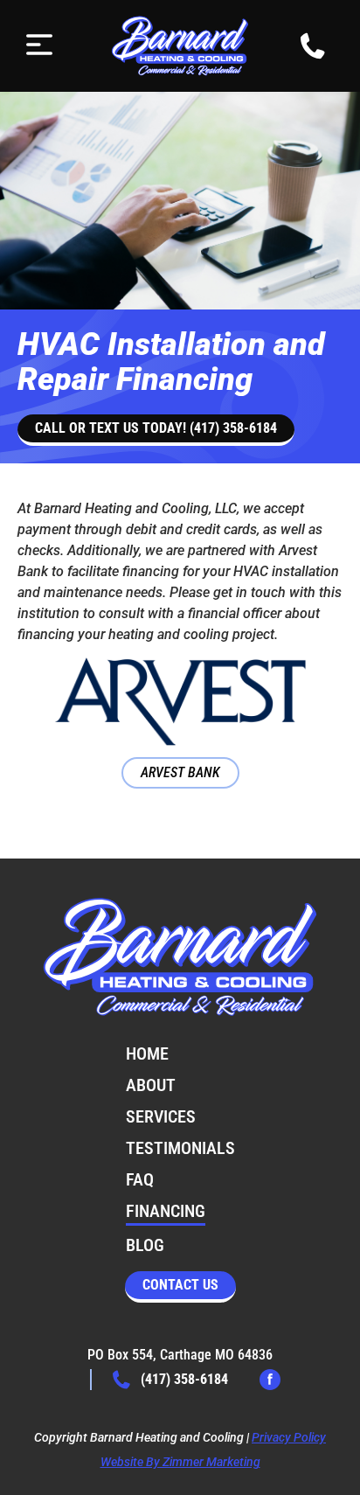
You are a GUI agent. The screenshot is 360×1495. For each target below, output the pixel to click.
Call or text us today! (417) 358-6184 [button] (156, 428)
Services (161, 1116)
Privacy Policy (289, 1437)
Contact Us (180, 1284)
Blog (145, 1244)
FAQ (140, 1179)
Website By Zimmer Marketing (180, 1462)
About (151, 1084)
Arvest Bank (180, 772)
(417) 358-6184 (184, 1379)
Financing (165, 1210)
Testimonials (180, 1147)
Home (147, 1053)
